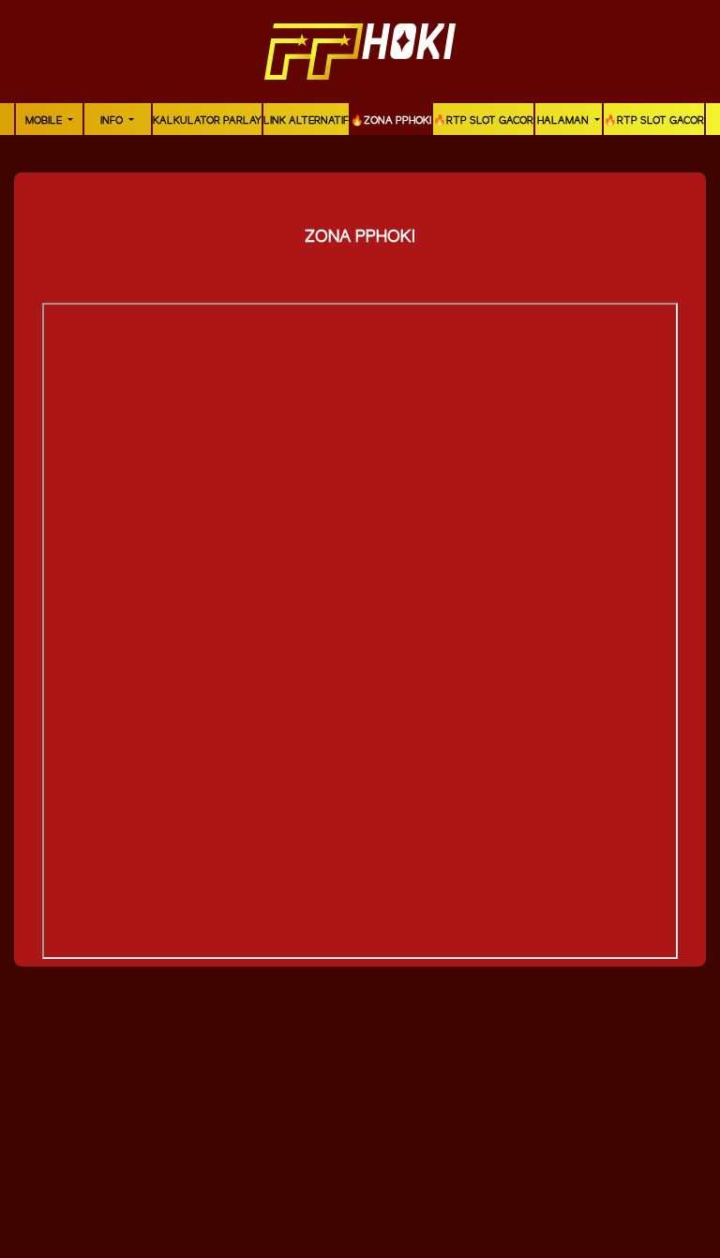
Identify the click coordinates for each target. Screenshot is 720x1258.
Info (113, 120)
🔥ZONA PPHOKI (391, 120)
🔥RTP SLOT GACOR (483, 120)
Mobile (45, 120)
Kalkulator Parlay (207, 120)
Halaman (564, 120)
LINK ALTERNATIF (306, 120)
